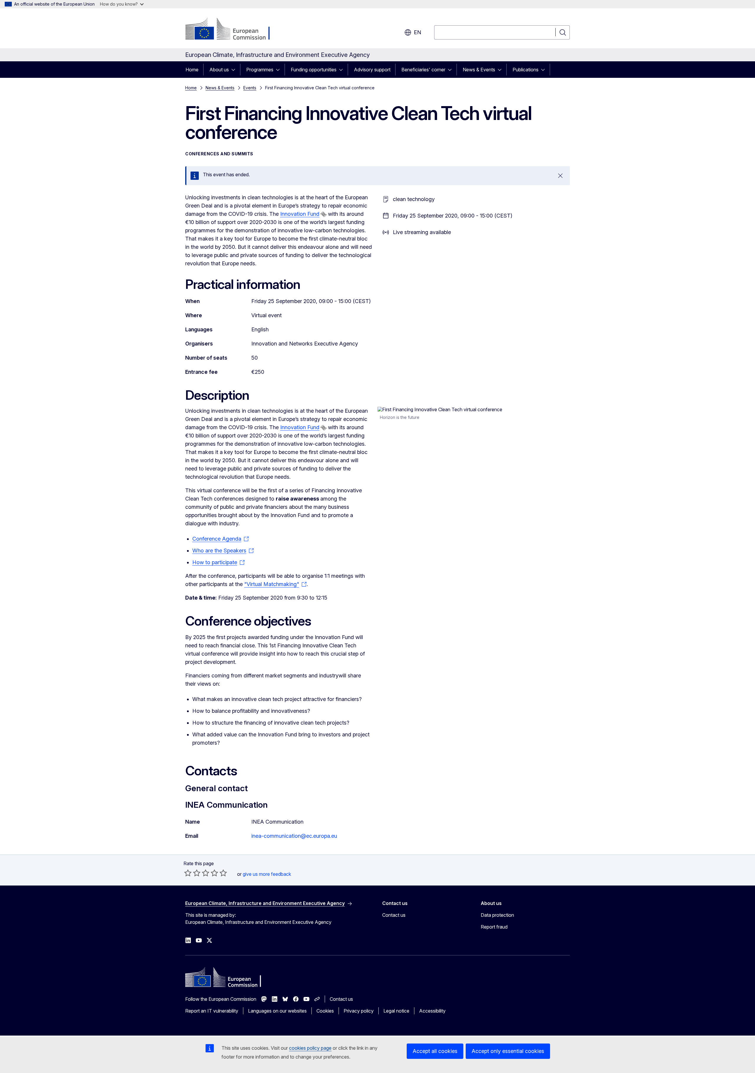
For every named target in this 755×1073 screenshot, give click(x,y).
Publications (526, 70)
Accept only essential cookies (508, 1051)
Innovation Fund (299, 214)
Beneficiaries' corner (423, 70)
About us (219, 70)
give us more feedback (267, 874)
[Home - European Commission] (232, 29)
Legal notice (396, 1011)
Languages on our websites (277, 1011)
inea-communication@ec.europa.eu (294, 836)
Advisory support (372, 70)
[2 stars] (192, 873)
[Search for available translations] (323, 214)
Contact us (394, 915)
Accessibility (432, 1011)
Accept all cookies (435, 1051)
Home (192, 70)
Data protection (497, 915)
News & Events (479, 70)
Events (249, 87)
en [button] (417, 32)
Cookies (325, 1011)
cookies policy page (310, 1048)
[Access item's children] (235, 69)
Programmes (259, 70)
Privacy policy (359, 1011)
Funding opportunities (314, 70)
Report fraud (494, 927)
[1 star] (187, 873)
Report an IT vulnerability (211, 1011)
